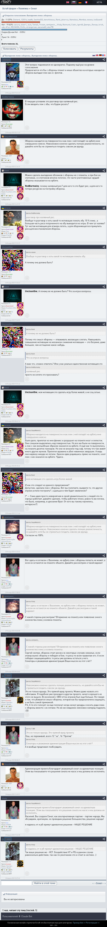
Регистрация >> (92, 922)
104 (9, 122)
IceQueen (98, 19)
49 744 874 (8, 235)
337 (9, 227)
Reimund (66, 24)
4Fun (8, 27)
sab (3, 27)
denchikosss (49, 19)
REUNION (15, 27)
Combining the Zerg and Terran (8, 619)
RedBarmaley (8, 97)
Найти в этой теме (44, 883)
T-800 (8, 675)
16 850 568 (8, 708)
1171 (9, 698)
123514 (24, 19)
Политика (23, 8)
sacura (17, 24)
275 (9, 187)
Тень (7, 231)
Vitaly (59, 24)
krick (101, 24)
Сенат (34, 8)
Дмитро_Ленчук (91, 24)
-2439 (10, 156)
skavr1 (23, 24)
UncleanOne (7, 247)
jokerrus (65, 19)
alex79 (50, 27)
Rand (58, 19)
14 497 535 (8, 586)
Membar (82, 19)
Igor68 (80, 24)
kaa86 (30, 19)
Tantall (35, 24)
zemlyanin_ (51, 24)
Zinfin (22, 27)
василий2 (42, 27)
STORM (8, 582)
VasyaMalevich (10, 136)
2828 (9, 82)
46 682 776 (8, 197)
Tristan (42, 24)
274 (9, 535)
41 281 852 (8, 545)
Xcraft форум (9, 8)
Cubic (73, 24)
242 (9, 577)
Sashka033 (38, 19)
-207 (9, 272)
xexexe (90, 19)
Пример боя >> (79, 922)
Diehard (16, 19)
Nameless (74, 19)
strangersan (31, 27)
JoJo (29, 24)
